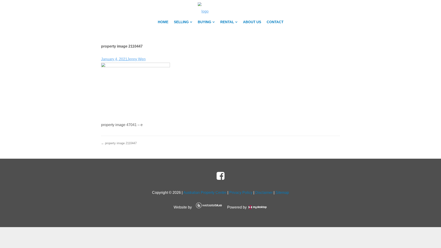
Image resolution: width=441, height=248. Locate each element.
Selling (181, 22)
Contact (275, 22)
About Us (252, 22)
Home (163, 22)
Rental (227, 22)
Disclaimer (264, 192)
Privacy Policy (240, 192)
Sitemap (282, 192)
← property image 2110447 (119, 143)
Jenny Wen (136, 59)
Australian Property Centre (204, 192)
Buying (204, 22)
